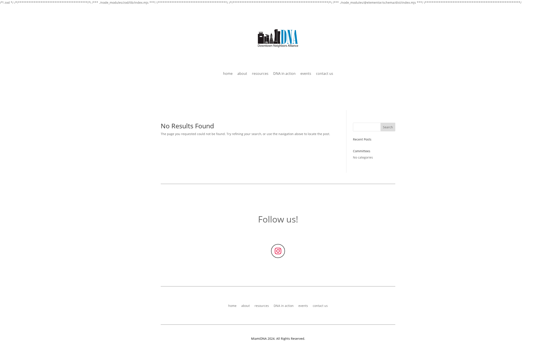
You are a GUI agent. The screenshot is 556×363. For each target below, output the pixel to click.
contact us (324, 74)
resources (260, 74)
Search (388, 127)
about (242, 74)
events (305, 74)
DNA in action (284, 74)
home (228, 74)
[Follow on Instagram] (278, 251)
